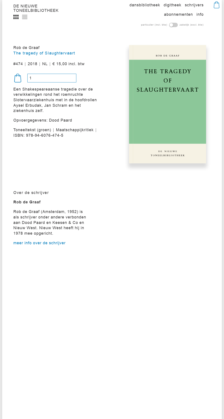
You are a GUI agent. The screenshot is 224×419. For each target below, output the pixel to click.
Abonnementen (178, 14)
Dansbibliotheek (145, 5)
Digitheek (172, 5)
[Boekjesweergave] (16, 16)
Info (200, 14)
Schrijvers (194, 5)
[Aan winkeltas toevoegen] (17, 78)
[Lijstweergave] (24, 16)
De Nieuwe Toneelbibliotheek (36, 7)
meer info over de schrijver (39, 243)
